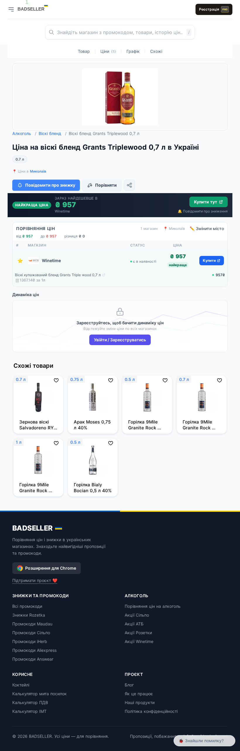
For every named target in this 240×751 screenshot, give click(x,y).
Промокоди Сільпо (31, 632)
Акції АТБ (134, 623)
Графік (133, 51)
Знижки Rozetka (28, 614)
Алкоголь (24, 133)
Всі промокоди (27, 606)
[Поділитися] (129, 185)
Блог (129, 684)
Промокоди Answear (32, 659)
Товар (84, 51)
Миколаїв (38, 171)
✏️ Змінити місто (207, 228)
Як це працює (139, 693)
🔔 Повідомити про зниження (203, 211)
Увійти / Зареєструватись (120, 339)
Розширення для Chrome (50, 568)
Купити (209, 260)
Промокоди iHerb (29, 641)
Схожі (156, 51)
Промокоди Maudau (32, 623)
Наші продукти (140, 702)
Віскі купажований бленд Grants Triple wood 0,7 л (58, 275)
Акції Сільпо (137, 614)
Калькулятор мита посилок (39, 693)
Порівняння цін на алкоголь (153, 606)
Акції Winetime (139, 641)
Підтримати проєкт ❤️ (34, 580)
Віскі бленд (52, 133)
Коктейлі (20, 684)
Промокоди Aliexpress (34, 650)
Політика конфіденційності (151, 711)
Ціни (108, 51)
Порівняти (106, 185)
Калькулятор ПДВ (30, 702)
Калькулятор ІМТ (29, 711)
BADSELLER (32, 528)
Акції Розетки (138, 632)
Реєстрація (213, 9)
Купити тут (205, 201)
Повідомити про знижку (50, 185)
